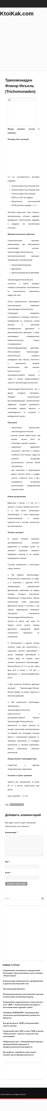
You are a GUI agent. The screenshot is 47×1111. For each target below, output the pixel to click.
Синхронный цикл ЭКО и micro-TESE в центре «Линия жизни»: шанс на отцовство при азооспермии (23, 1033)
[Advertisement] (23, 44)
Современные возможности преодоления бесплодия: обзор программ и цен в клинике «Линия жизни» (23, 973)
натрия (34, 205)
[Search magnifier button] (42, 898)
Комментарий (11, 832)
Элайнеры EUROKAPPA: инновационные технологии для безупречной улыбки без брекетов (21, 1015)
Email (8, 873)
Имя (7, 862)
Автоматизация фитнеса (14, 989)
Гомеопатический (16, 805)
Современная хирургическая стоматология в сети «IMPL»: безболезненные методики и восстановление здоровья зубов (23, 1004)
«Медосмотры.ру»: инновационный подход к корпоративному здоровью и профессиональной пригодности (23, 1044)
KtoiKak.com (17, 13)
